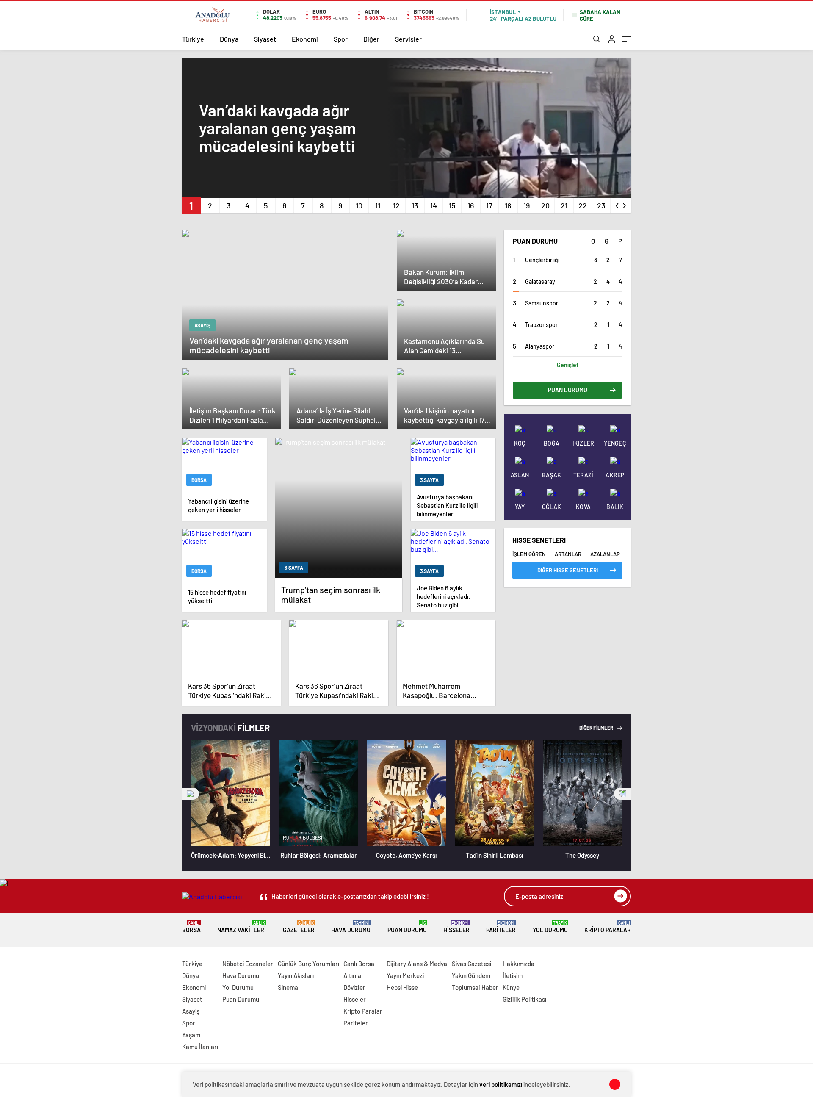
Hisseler (456, 927)
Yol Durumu (550, 927)
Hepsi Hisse (402, 987)
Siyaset (265, 39)
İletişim (513, 975)
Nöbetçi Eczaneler (247, 963)
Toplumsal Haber (475, 987)
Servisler (408, 39)
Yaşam (191, 1035)
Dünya (229, 39)
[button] (191, 205)
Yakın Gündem (471, 975)
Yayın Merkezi (405, 975)
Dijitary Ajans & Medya (417, 963)
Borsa (191, 927)
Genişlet (567, 364)
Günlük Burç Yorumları (308, 963)
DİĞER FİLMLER (596, 728)
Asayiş (190, 1011)
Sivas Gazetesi (471, 963)
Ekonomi (305, 39)
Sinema (288, 987)
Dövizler (354, 987)
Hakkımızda (518, 963)
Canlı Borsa (358, 963)
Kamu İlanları (200, 1046)
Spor (341, 39)
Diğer (371, 39)
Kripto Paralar (607, 927)
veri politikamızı (500, 1084)
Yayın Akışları (296, 975)
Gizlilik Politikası (524, 999)
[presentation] (617, 204)
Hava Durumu (351, 927)
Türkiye (193, 39)
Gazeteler (299, 927)
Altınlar (353, 975)
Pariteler (501, 927)
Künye (511, 987)
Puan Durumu (407, 927)
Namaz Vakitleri (241, 927)
